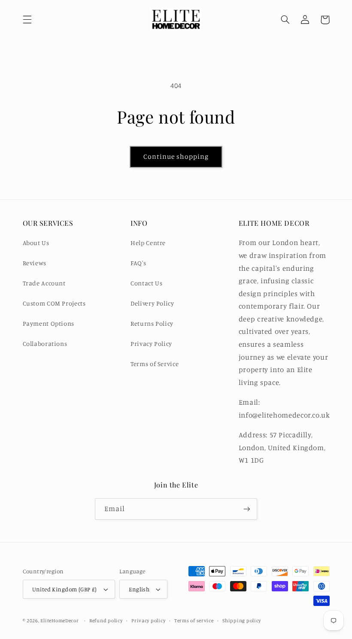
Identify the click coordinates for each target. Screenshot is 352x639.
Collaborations (45, 343)
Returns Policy (151, 323)
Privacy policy (148, 621)
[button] (27, 20)
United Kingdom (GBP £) (64, 589)
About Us (36, 242)
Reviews (34, 263)
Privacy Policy (151, 343)
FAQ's (138, 263)
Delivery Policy (152, 303)
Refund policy (106, 621)
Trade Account (44, 283)
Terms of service (194, 621)
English (139, 589)
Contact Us (146, 283)
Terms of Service (154, 363)
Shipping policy (241, 621)
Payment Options (48, 323)
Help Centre (148, 242)
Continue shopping (176, 156)
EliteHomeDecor (59, 621)
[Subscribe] (247, 508)
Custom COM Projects (54, 303)
